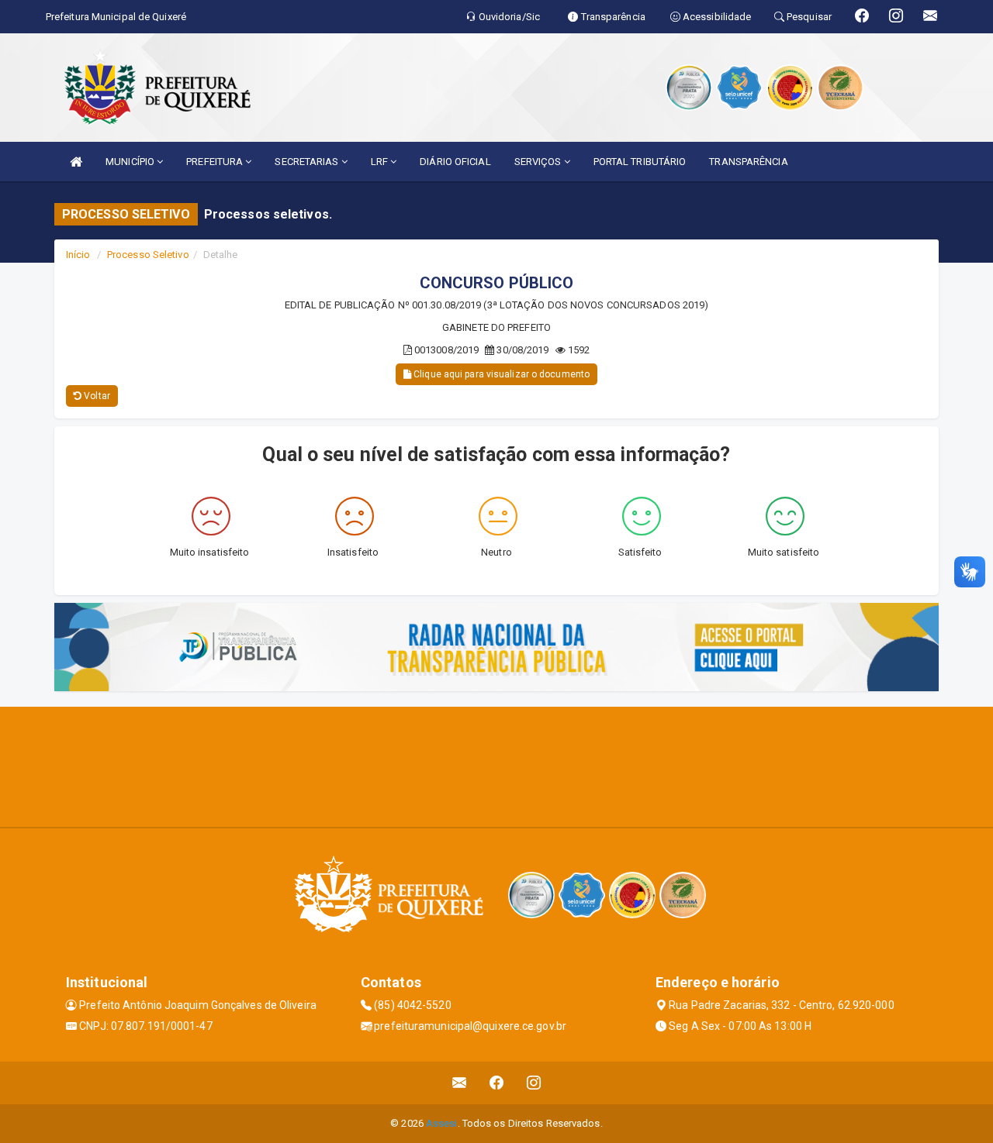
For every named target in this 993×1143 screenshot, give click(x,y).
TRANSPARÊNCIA (748, 161)
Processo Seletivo (148, 254)
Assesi (442, 1123)
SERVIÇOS (539, 161)
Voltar (95, 396)
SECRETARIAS (308, 161)
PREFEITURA (215, 161)
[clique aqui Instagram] (534, 1083)
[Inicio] (76, 161)
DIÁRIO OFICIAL (455, 161)
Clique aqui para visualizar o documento (500, 374)
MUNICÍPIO (131, 161)
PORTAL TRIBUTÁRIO (640, 161)
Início (78, 254)
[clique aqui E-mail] (459, 1083)
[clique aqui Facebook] (496, 1083)
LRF (380, 161)
